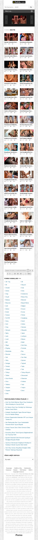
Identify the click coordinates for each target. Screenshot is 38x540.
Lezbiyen (23, 336)
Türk (22, 369)
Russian (8, 354)
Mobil (22, 342)
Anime (7, 291)
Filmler (23, 315)
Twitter (7, 375)
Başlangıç (9, 468)
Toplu (22, 366)
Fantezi (8, 315)
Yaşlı (22, 384)
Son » (29, 273)
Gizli (7, 324)
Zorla (7, 393)
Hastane (23, 327)
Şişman (23, 360)
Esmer (23, 312)
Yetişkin (8, 387)
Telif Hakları (23, 470)
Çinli (7, 306)
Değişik (23, 306)
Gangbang (24, 318)
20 (18, 273)
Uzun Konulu (9, 378)
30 (20, 273)
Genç (7, 321)
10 (15, 273)
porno (13, 505)
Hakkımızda (27, 468)
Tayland (23, 363)
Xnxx (7, 381)
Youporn (8, 390)
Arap (7, 294)
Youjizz (23, 387)
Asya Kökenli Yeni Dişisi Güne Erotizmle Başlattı (17, 69)
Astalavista (24, 294)
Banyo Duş (24, 297)
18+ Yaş (8, 281)
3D (22, 281)
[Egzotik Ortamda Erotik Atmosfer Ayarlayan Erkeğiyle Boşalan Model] (19, 20)
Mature (23, 339)
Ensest (23, 309)
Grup (7, 327)
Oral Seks (24, 345)
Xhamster (24, 378)
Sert (7, 357)
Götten (23, 324)
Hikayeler (24, 330)
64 (6, 284)
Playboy (8, 348)
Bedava (8, 300)
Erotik (7, 312)
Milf (7, 342)
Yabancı (8, 384)
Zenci (22, 390)
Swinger (8, 363)
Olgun (7, 345)
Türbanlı (8, 369)
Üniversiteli (24, 375)
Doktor (7, 309)
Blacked (23, 300)
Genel (23, 321)
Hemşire (8, 330)
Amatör (8, 288)
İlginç (7, 333)
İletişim (15, 470)
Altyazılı (23, 284)
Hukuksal (8, 470)
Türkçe (7, 372)
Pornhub (23, 348)
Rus (22, 351)
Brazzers (8, 303)
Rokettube (8, 351)
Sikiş (7, 360)
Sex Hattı (24, 357)
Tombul (8, 366)
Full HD (8, 318)
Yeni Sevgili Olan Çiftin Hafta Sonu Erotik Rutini (17, 97)
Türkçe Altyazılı (25, 372)
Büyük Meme (25, 303)
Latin (7, 336)
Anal (22, 288)
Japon (23, 333)
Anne (22, 291)
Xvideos (23, 381)
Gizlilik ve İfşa (18, 468)
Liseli (7, 339)
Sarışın (23, 354)
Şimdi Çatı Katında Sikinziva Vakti (13, 193)
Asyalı (7, 297)
